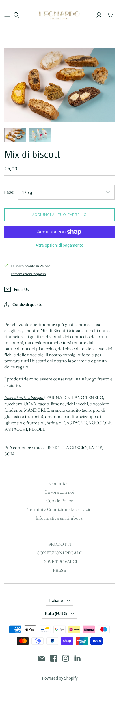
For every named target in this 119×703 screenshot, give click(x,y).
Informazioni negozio (28, 274)
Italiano (56, 600)
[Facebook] (53, 658)
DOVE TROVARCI (59, 561)
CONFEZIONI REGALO (60, 553)
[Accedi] (99, 15)
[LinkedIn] (77, 658)
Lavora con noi (59, 492)
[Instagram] (65, 658)
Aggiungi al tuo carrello (59, 214)
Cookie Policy (59, 500)
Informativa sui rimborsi (59, 518)
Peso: (9, 192)
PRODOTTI (59, 544)
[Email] (41, 658)
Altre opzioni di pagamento (59, 245)
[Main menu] (7, 15)
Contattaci (59, 483)
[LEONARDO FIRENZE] (59, 14)
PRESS (59, 570)
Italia (56, 613)
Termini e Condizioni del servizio (59, 509)
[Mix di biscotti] (15, 135)
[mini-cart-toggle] (110, 15)
